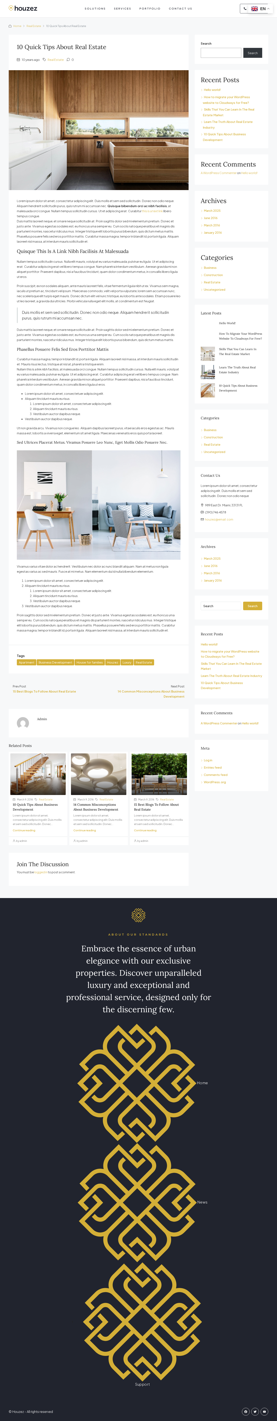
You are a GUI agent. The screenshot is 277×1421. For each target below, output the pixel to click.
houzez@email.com (219, 519)
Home (17, 26)
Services (122, 8)
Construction (213, 275)
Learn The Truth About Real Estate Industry (231, 676)
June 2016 (211, 218)
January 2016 (213, 232)
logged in (40, 872)
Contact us (180, 8)
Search (206, 43)
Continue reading (24, 830)
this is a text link (152, 211)
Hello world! (212, 89)
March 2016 (212, 225)
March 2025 (212, 210)
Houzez (112, 662)
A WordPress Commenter (219, 173)
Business (210, 267)
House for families (90, 662)
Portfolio (150, 8)
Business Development (55, 662)
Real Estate (34, 26)
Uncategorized (214, 289)
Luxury (127, 662)
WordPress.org (215, 782)
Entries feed (213, 767)
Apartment (26, 662)
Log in (208, 760)
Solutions (95, 8)
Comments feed (216, 775)
